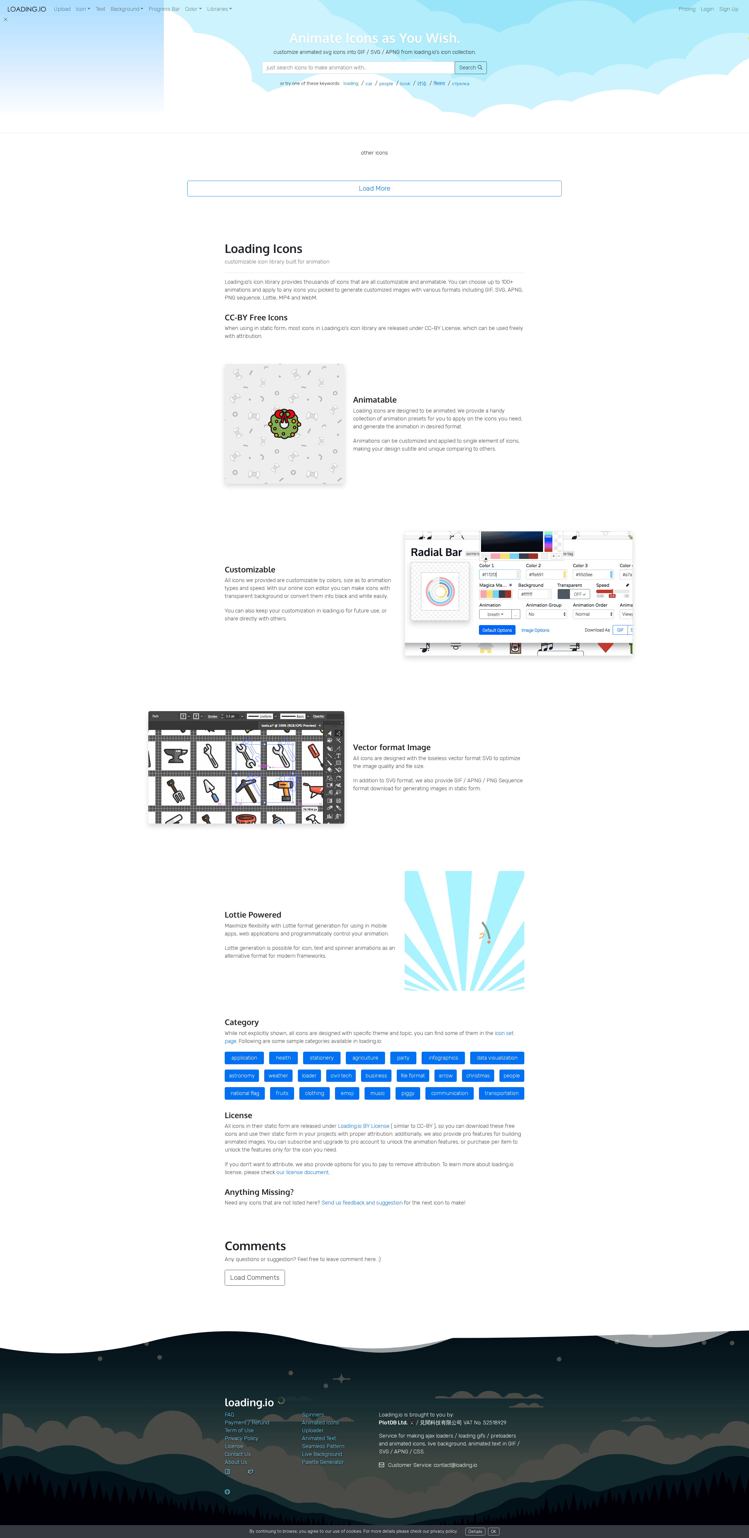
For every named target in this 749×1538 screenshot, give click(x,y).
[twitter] (257, 1477)
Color (191, 9)
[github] (234, 1497)
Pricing (687, 9)
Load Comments (254, 1278)
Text (100, 9)
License (234, 1446)
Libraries (217, 9)
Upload (62, 9)
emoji (347, 1093)
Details (475, 1531)
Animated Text (319, 1438)
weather (278, 1075)
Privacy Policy (241, 1438)
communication (449, 1093)
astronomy (242, 1075)
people (512, 1075)
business (376, 1075)
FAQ (229, 1415)
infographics (443, 1058)
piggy (408, 1093)
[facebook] (234, 1477)
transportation (502, 1093)
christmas (478, 1075)
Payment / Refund (247, 1422)
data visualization (497, 1058)
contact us (238, 1454)
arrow (446, 1075)
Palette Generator (323, 1462)
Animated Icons (320, 1422)
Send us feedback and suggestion (362, 1203)
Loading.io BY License (363, 1126)
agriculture (365, 1058)
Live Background (322, 1454)
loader (309, 1075)
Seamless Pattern (323, 1446)
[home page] (27, 9)
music (377, 1093)
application (244, 1058)
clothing (314, 1093)
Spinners (313, 1415)
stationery (322, 1058)
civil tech (341, 1075)
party (403, 1058)
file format (413, 1075)
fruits (282, 1093)
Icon (81, 9)
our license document (302, 1172)
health (283, 1058)
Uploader (313, 1430)
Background (125, 9)
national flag (245, 1093)
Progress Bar (164, 9)
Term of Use (239, 1430)
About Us (236, 1462)
